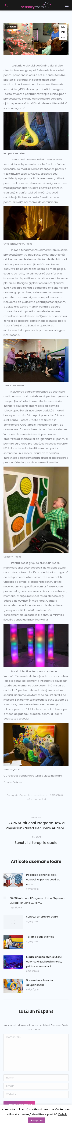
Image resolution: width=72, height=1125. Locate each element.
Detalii (62, 1114)
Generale (11, 27)
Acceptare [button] (36, 1120)
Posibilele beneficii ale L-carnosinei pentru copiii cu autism (43, 879)
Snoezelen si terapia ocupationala (39, 982)
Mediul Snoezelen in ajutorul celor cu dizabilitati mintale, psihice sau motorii (44, 961)
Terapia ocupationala (40, 937)
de (40, 795)
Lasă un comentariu (36, 799)
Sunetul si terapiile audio (42, 916)
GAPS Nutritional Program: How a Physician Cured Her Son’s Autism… (37, 900)
